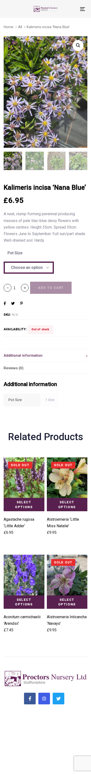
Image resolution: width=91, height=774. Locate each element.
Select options (24, 504)
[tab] (45, 355)
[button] (25, 288)
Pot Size (15, 253)
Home (8, 27)
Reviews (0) (14, 368)
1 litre (49, 400)
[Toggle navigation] (72, 9)
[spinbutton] (16, 288)
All (20, 27)
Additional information (23, 355)
